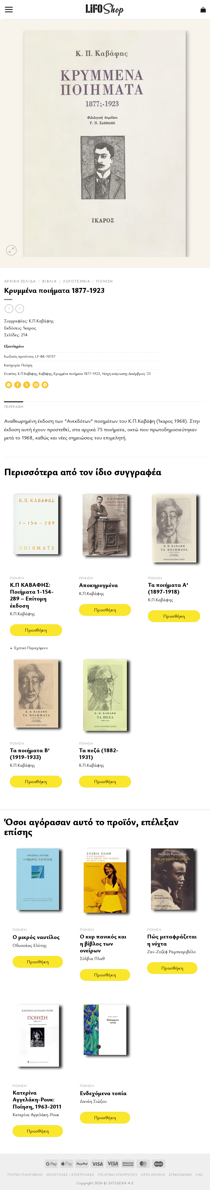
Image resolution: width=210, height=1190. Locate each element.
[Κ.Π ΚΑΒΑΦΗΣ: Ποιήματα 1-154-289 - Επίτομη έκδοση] (36, 529)
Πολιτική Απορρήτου (117, 1174)
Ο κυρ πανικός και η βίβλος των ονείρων (103, 943)
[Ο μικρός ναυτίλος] (37, 882)
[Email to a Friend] (36, 386)
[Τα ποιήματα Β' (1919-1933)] (36, 695)
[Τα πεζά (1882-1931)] (105, 695)
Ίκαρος (29, 328)
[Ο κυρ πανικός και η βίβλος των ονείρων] (105, 882)
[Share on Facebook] (17, 386)
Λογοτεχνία (76, 281)
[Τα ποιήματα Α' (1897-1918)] (174, 529)
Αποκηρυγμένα (98, 585)
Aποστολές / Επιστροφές (70, 1174)
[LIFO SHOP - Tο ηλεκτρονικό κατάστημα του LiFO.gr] (105, 9)
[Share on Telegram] (45, 386)
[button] (9, 9)
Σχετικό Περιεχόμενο (31, 647)
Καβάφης (45, 373)
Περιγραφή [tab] (13, 406)
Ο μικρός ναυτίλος (36, 937)
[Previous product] (19, 308)
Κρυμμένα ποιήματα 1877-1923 (77, 373)
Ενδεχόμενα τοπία (103, 1093)
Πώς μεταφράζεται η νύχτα (172, 940)
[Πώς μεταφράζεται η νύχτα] (172, 882)
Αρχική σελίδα (20, 281)
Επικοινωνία (180, 1174)
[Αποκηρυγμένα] (105, 529)
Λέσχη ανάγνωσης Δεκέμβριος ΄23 (126, 373)
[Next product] (9, 308)
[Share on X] (26, 386)
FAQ (199, 1174)
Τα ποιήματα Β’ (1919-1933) (29, 754)
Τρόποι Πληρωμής (24, 1174)
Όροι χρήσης (153, 1174)
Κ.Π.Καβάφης (41, 321)
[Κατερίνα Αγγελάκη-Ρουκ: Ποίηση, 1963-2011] (37, 1039)
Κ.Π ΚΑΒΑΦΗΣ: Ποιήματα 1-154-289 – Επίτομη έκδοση (32, 595)
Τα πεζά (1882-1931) (98, 754)
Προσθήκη (36, 630)
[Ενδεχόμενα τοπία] (105, 1039)
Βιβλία (49, 281)
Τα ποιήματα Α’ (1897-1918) (168, 588)
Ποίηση (104, 281)
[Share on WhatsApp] (8, 386)
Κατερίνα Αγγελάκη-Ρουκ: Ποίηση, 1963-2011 (37, 1099)
